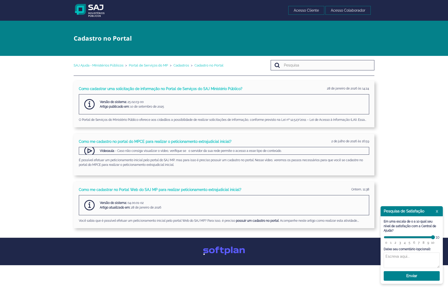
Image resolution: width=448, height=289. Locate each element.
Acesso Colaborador (348, 10)
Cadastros (181, 65)
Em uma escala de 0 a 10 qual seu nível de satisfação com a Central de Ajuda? (410, 226)
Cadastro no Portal (208, 65)
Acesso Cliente (306, 10)
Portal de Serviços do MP (148, 65)
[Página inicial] (90, 10)
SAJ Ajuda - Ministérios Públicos (98, 65)
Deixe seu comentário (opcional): (407, 249)
